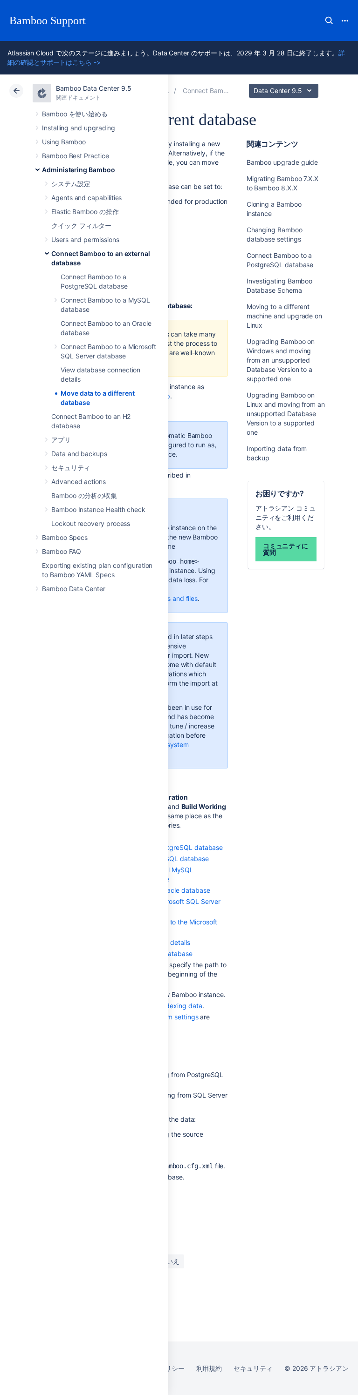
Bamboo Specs (65, 537)
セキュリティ (70, 468)
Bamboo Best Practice (75, 156)
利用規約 (209, 1368)
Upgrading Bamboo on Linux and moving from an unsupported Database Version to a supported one (286, 413)
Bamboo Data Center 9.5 (93, 88)
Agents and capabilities (86, 198)
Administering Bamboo (78, 170)
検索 (329, 20)
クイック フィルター (81, 225)
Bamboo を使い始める (75, 114)
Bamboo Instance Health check (98, 509)
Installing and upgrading (78, 128)
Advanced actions (78, 481)
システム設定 (70, 184)
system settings (175, 1017)
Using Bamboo (64, 142)
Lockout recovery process (90, 523)
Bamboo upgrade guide (282, 162)
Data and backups (79, 454)
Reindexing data (177, 1006)
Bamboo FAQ (61, 551)
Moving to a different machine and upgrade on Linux (284, 316)
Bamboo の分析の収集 (84, 495)
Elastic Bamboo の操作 (85, 212)
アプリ (61, 440)
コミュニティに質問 (286, 549)
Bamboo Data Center (73, 589)
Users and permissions (85, 239)
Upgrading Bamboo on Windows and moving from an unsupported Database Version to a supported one (281, 360)
